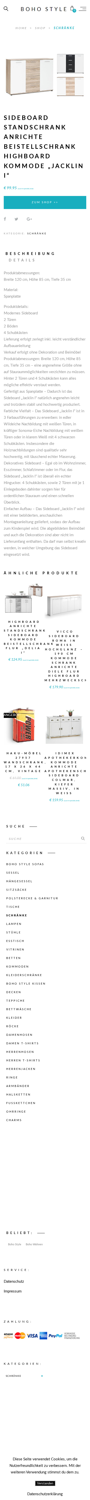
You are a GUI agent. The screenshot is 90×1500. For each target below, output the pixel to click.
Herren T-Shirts (23, 1060)
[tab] (33, 254)
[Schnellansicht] (33, 595)
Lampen (14, 924)
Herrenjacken (21, 1069)
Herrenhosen (20, 1052)
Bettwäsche (19, 1009)
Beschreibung (31, 254)
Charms (14, 1120)
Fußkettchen (21, 1103)
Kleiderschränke (24, 975)
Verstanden (45, 1483)
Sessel (13, 872)
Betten (13, 958)
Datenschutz (14, 1281)
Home (22, 28)
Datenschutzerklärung (45, 1494)
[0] (72, 9)
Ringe (12, 1077)
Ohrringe (16, 1111)
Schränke (64, 28)
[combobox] (24, 1376)
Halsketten (18, 1094)
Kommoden (17, 966)
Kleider (14, 1017)
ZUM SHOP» (23, 605)
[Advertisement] (45, 1178)
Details (22, 260)
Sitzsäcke (16, 890)
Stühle (13, 932)
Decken (13, 992)
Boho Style (14, 1244)
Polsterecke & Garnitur (32, 898)
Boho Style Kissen (26, 983)
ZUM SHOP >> (45, 202)
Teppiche (15, 1000)
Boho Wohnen (34, 1244)
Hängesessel (19, 881)
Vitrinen (15, 949)
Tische (13, 907)
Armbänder (18, 1086)
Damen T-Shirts (22, 1043)
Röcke (12, 1026)
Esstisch (15, 941)
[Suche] (83, 839)
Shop (41, 28)
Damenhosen (19, 1035)
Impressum (13, 1291)
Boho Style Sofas (25, 864)
